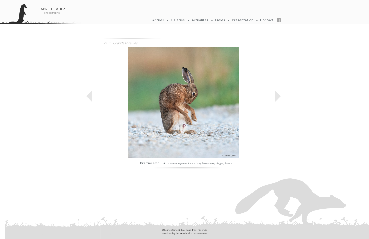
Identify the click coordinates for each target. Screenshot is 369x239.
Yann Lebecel (200, 233)
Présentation (242, 20)
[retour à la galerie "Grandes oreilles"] (110, 43)
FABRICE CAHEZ (52, 9)
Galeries (178, 20)
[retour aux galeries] (106, 43)
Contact (266, 20)
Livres (220, 20)
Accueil (158, 20)
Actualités (199, 20)
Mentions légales (171, 233)
